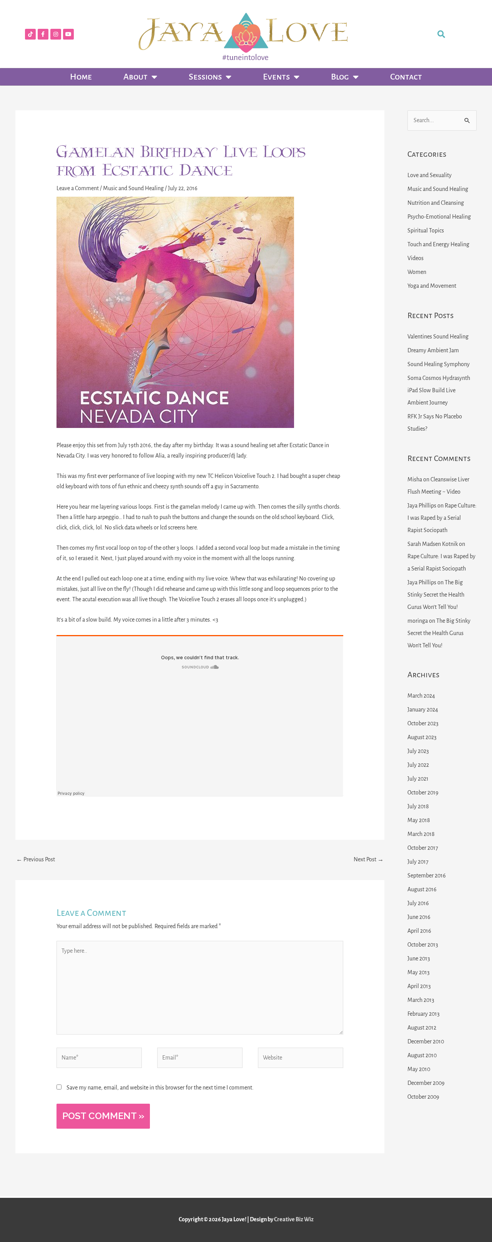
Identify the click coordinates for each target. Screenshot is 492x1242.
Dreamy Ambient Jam (433, 350)
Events (276, 76)
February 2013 (423, 1014)
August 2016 (422, 889)
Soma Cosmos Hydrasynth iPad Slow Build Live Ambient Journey (438, 390)
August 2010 (422, 1055)
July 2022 (418, 765)
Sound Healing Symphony (438, 364)
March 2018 (421, 834)
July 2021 (418, 779)
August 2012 (421, 1028)
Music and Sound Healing (133, 188)
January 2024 (422, 709)
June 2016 (418, 917)
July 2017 (418, 862)
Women (416, 272)
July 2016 (418, 903)
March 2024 (421, 696)
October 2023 (423, 723)
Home (81, 76)
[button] (441, 34)
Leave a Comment (78, 188)
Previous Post (35, 859)
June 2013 (418, 958)
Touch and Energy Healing (438, 244)
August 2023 (422, 737)
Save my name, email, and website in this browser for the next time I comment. (160, 1087)
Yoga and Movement (431, 286)
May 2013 (418, 972)
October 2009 (423, 1097)
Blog (340, 76)
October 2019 (423, 792)
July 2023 (418, 751)
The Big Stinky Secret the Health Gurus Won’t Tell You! (435, 594)
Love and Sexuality (429, 175)
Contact (406, 76)
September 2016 (426, 875)
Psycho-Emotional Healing (439, 217)
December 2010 (425, 1041)
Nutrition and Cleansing (435, 203)
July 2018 (418, 806)
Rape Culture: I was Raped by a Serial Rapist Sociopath (442, 517)
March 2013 (420, 1000)
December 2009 (426, 1083)
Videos (415, 258)
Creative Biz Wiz (294, 1219)
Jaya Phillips (421, 505)
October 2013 (422, 945)
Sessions (205, 76)
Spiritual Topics (425, 230)
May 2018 (418, 820)
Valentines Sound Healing (438, 336)
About (135, 76)
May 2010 (418, 1069)
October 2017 (422, 848)
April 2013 (419, 986)
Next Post (369, 859)
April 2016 (419, 931)
